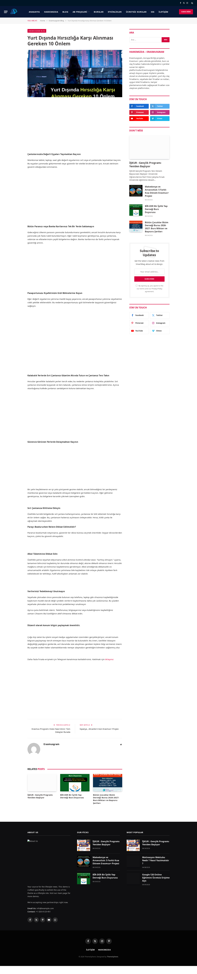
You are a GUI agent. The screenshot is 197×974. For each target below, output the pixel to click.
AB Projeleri (80, 11)
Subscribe (186, 12)
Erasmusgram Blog (37, 31)
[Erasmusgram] (14, 12)
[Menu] (6, 12)
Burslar (98, 11)
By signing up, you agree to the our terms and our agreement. (150, 289)
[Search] (192, 3)
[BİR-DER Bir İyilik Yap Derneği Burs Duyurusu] (74, 782)
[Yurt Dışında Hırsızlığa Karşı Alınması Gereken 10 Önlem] (74, 73)
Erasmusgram (51, 744)
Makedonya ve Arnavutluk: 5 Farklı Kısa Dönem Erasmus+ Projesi (157, 191)
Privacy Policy (157, 289)
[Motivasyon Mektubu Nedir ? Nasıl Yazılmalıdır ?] (133, 861)
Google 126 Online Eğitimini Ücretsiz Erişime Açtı (156, 877)
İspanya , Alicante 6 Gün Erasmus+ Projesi (99, 729)
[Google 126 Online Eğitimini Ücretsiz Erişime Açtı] (133, 878)
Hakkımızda (51, 11)
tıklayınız (109, 659)
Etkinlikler (115, 11)
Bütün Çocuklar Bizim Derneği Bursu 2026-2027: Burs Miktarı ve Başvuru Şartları (106, 798)
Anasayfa (34, 11)
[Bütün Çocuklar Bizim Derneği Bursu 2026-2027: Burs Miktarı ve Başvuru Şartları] (107, 782)
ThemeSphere (112, 956)
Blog (65, 11)
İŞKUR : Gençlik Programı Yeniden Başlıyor (40, 796)
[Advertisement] (74, 131)
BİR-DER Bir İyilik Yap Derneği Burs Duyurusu (72, 796)
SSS (152, 11)
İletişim (163, 11)
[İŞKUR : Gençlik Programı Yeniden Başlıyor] (42, 782)
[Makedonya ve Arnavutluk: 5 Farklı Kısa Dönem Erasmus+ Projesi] (135, 190)
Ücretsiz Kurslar (136, 11)
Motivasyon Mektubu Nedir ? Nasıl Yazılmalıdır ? (155, 860)
